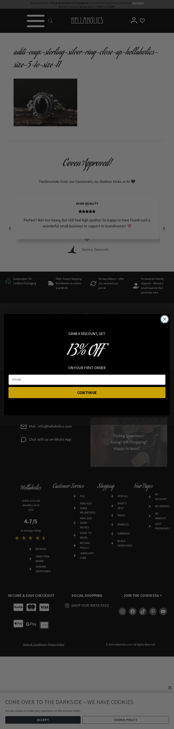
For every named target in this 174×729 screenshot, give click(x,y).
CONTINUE (87, 392)
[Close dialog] (164, 319)
